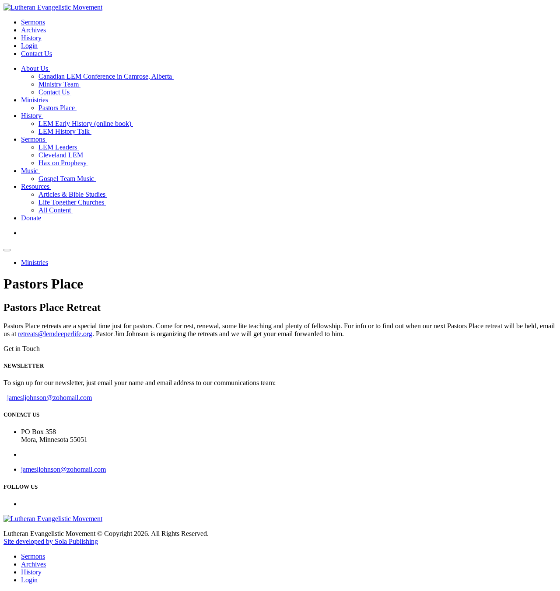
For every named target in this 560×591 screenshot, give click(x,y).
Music (30, 170)
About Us (35, 68)
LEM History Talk (64, 131)
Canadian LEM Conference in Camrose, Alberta (106, 76)
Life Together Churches (72, 202)
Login (29, 45)
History (31, 38)
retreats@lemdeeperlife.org (55, 333)
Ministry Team (59, 84)
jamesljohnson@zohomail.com (49, 397)
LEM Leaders (58, 147)
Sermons (33, 22)
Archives (33, 30)
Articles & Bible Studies (72, 194)
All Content (55, 210)
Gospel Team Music (67, 178)
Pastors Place (57, 107)
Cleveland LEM (61, 155)
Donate (32, 218)
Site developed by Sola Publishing (51, 541)
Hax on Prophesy (63, 163)
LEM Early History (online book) (85, 123)
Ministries (35, 100)
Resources (36, 186)
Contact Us (36, 53)
